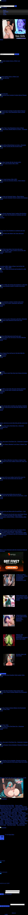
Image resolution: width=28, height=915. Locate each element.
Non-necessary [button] (3, 872)
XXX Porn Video (16, 815)
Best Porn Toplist (11, 825)
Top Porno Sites (15, 818)
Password (2, 892)
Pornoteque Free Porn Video (7, 805)
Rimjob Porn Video (17, 811)
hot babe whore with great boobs (21, 655)
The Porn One (8, 822)
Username (2, 890)
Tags (4, 13)
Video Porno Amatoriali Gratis (19, 809)
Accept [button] (6, 834)
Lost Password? (8, 894)
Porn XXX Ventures (5, 818)
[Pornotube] (3, 0)
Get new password (5, 906)
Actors (4, 14)
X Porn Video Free (23, 813)
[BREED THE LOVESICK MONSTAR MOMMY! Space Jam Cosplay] (9, 645)
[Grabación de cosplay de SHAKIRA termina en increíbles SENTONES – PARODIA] (9, 626)
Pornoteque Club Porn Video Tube (8, 812)
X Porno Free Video (6, 815)
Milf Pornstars (23, 818)
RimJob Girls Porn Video (6, 808)
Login (2, 894)
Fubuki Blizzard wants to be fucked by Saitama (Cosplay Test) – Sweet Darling (22, 597)
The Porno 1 (16, 822)
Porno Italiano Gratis (6, 811)
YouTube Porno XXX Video (21, 808)
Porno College (18, 805)
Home (4, 10)
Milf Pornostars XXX (6, 819)
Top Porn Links (21, 825)
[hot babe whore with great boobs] (9, 665)
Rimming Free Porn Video (10, 813)
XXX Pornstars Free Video (11, 823)
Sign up (14, 913)
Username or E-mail (5, 904)
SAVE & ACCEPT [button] (5, 883)
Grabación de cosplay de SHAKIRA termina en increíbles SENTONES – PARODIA (21, 617)
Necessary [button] (2, 860)
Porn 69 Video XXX (6, 809)
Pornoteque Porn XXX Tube (7, 806)
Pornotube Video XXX (21, 806)
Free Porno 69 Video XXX (11, 820)
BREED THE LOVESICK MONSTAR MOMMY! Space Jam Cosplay (22, 637)
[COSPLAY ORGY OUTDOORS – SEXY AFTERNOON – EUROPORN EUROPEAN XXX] (9, 585)
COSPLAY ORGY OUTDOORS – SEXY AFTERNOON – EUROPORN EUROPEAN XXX (22, 577)
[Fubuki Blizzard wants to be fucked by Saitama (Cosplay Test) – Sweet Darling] (9, 606)
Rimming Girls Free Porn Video (17, 816)
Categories (5, 11)
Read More (11, 834)
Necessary (4, 862)
